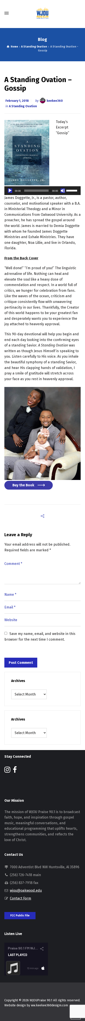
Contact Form (20, 898)
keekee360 (55, 101)
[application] (42, 190)
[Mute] (63, 190)
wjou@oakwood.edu (26, 890)
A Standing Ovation (23, 106)
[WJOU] (42, 13)
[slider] (72, 190)
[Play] (10, 190)
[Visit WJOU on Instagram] (7, 771)
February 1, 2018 (17, 101)
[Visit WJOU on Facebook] (15, 771)
